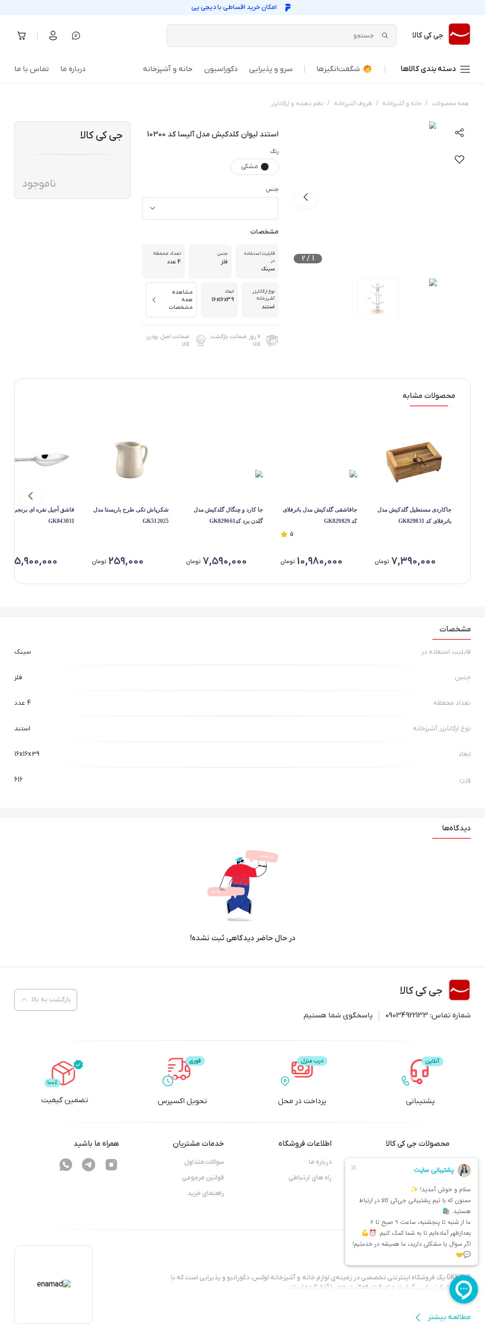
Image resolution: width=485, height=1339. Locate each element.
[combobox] (210, 208)
